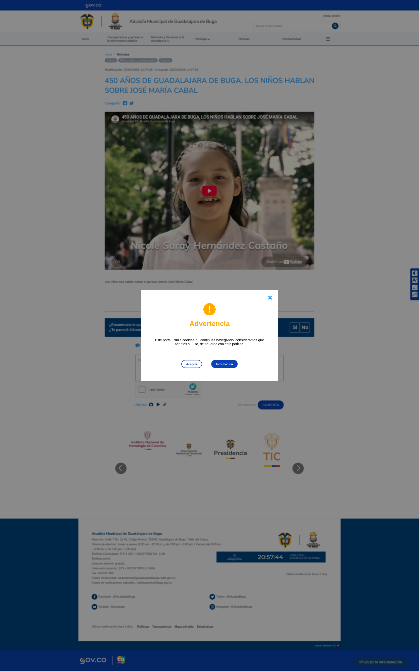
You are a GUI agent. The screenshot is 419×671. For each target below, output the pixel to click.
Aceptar (191, 364)
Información (224, 364)
